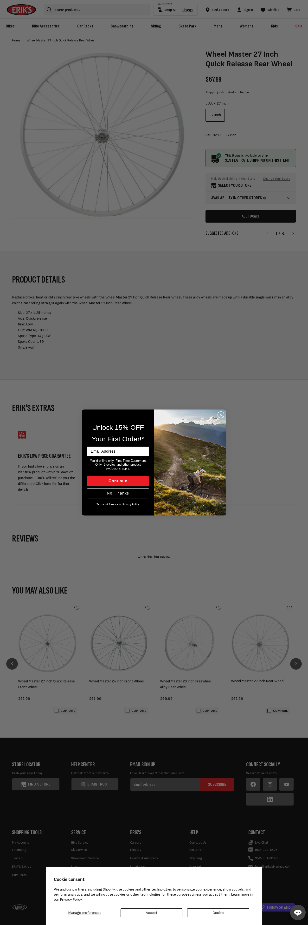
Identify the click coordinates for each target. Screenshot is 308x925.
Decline (218, 913)
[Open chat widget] (298, 912)
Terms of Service (107, 504)
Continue (118, 481)
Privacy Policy (71, 899)
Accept (151, 913)
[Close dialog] (221, 415)
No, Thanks (118, 493)
